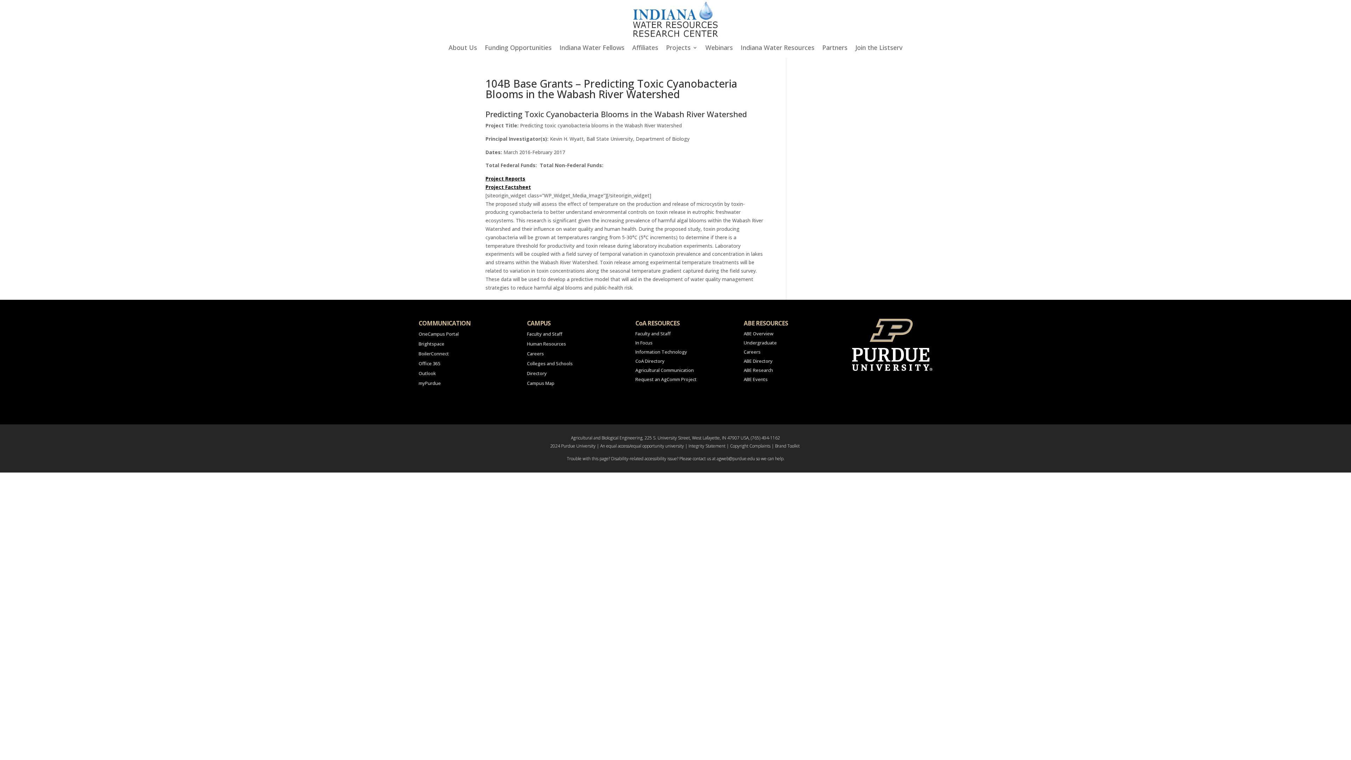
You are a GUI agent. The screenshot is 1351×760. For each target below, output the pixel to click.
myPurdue (430, 383)
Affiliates (645, 48)
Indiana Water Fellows (591, 48)
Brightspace (431, 344)
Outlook (427, 373)
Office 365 (429, 363)
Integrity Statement (707, 446)
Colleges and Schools (550, 363)
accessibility (655, 459)
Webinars (719, 48)
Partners (835, 48)
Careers (535, 353)
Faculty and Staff (544, 334)
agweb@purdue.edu (736, 459)
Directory (537, 373)
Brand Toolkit (787, 446)
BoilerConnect (434, 353)
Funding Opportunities (518, 48)
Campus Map (540, 383)
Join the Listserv (878, 48)
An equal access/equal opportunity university (642, 446)
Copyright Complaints (750, 446)
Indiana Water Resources (777, 48)
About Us (463, 48)
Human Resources (546, 344)
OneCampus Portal (439, 334)
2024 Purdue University (573, 446)
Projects (678, 48)
